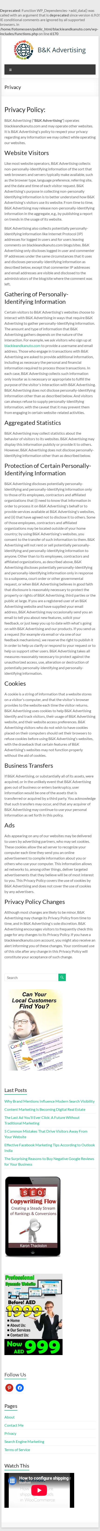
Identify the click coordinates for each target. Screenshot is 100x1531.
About (9, 1417)
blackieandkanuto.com (22, 345)
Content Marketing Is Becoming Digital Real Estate (44, 1109)
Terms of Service (17, 1449)
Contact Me (13, 1425)
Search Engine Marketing (24, 1441)
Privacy (10, 1433)
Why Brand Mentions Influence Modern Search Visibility (49, 1101)
